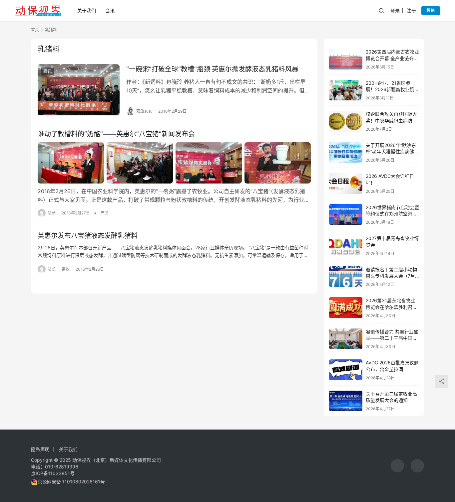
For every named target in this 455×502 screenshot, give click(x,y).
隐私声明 (40, 449)
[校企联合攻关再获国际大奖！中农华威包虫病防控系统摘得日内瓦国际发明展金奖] (345, 121)
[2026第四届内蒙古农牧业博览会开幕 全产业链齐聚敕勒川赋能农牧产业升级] (345, 59)
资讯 (48, 71)
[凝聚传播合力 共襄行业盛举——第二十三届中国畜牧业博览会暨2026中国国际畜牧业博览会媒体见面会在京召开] (345, 338)
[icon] (397, 465)
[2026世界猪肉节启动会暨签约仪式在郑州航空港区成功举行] (345, 214)
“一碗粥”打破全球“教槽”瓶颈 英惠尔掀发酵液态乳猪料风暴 (212, 69)
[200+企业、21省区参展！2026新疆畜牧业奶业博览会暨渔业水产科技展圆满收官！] (345, 90)
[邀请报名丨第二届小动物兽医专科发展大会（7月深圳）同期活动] (345, 276)
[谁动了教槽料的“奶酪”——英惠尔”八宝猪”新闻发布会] (174, 163)
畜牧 (66, 269)
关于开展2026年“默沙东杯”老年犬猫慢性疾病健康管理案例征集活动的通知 (392, 151)
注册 (411, 10)
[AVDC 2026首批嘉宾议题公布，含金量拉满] (345, 369)
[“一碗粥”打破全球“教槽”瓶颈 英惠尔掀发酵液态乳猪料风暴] (79, 89)
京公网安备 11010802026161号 (71, 481)
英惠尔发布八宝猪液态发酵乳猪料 (88, 236)
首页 (35, 29)
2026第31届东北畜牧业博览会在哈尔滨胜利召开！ (390, 307)
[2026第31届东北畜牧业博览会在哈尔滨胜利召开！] (345, 307)
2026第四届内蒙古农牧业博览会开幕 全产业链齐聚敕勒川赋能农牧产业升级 (392, 58)
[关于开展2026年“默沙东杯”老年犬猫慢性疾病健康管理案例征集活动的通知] (345, 152)
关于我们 (86, 10)
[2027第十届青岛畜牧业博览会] (345, 245)
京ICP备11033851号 (53, 473)
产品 (105, 212)
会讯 (110, 10)
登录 (395, 10)
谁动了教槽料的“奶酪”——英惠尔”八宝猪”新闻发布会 (116, 134)
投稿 (431, 10)
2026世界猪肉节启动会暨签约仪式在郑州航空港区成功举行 (392, 213)
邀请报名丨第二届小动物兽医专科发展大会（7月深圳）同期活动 (391, 276)
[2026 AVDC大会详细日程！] (345, 183)
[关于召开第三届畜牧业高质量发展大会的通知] (345, 401)
